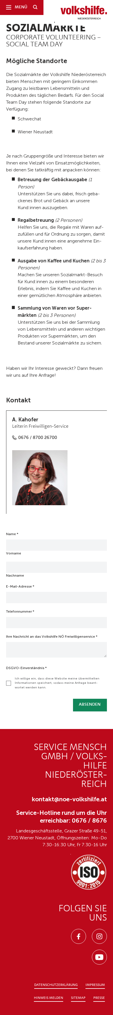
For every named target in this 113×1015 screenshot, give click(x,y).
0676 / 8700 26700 (37, 437)
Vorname (13, 553)
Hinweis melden (48, 998)
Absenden (90, 704)
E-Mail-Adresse (20, 586)
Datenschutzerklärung (56, 985)
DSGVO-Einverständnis (26, 668)
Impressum (95, 985)
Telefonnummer (20, 611)
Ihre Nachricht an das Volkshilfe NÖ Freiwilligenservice (51, 637)
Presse (99, 998)
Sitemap (78, 998)
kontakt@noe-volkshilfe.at (69, 799)
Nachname (15, 575)
